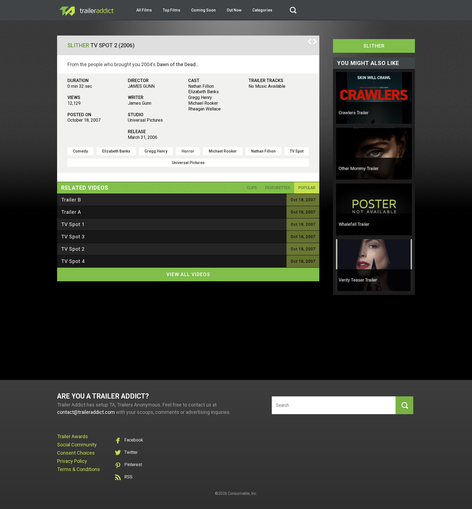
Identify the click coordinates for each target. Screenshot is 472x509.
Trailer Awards (72, 436)
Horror (188, 151)
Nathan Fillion (263, 151)
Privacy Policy (72, 461)
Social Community (77, 444)
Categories (262, 10)
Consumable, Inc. (242, 493)
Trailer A (71, 212)
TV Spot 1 (73, 224)
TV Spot (296, 151)
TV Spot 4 (73, 261)
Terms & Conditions (78, 469)
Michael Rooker (223, 151)
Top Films (171, 10)
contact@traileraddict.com (86, 412)
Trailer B (71, 200)
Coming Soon (203, 10)
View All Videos (188, 274)
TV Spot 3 (73, 236)
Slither (78, 45)
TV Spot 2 (73, 249)
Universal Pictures (188, 162)
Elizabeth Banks (116, 151)
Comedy (80, 151)
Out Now (234, 10)
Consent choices (76, 453)
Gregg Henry (155, 151)
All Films (144, 10)
